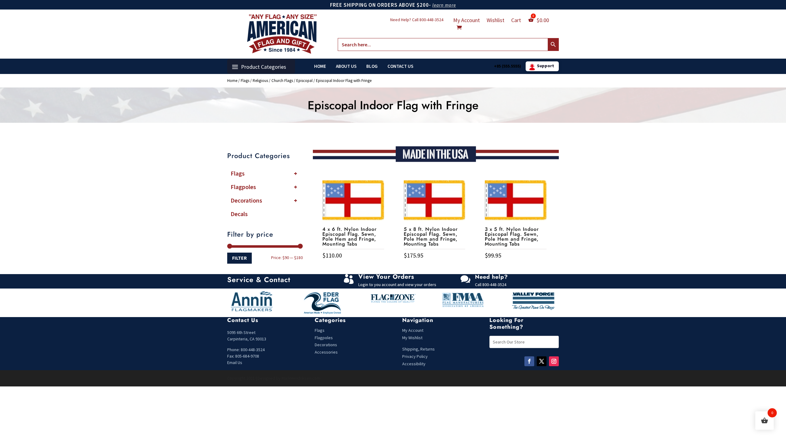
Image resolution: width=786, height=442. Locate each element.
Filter (239, 258)
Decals (239, 214)
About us (346, 66)
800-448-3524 (431, 19)
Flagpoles (264, 187)
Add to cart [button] (353, 268)
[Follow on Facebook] (529, 361)
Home (320, 66)
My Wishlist (412, 337)
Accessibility (414, 363)
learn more (444, 5)
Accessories (326, 352)
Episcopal (304, 80)
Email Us (234, 362)
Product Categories (263, 66)
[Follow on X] (542, 361)
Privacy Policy (415, 356)
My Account (466, 21)
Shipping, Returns (418, 349)
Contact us (400, 66)
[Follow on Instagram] (554, 361)
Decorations (264, 200)
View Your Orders (386, 276)
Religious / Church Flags (273, 80)
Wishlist (495, 21)
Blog (372, 66)
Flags (245, 80)
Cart (516, 21)
